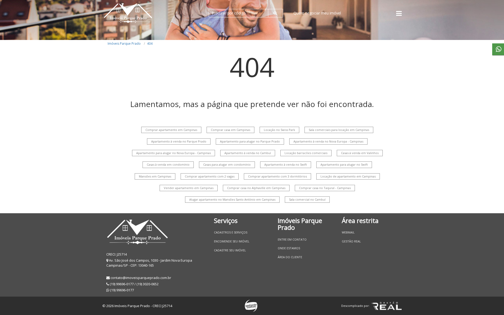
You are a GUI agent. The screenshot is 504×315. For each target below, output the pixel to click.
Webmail (348, 232)
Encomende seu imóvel (231, 241)
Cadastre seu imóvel (230, 250)
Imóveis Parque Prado (124, 43)
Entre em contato (292, 239)
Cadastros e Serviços (230, 232)
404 (150, 43)
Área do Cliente (290, 257)
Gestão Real (351, 241)
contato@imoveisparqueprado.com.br (141, 277)
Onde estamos (289, 248)
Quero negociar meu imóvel (317, 13)
